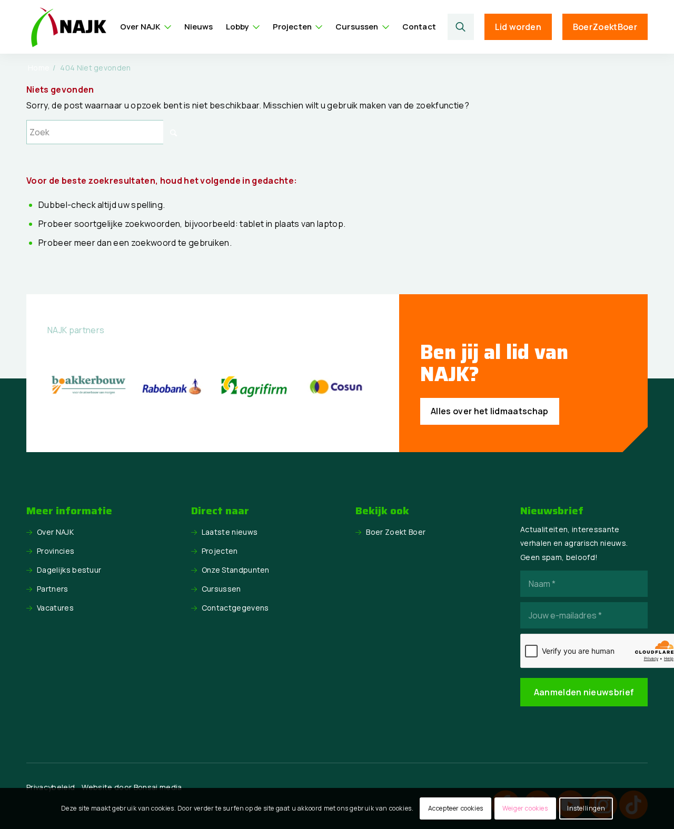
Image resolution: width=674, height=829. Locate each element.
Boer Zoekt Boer (395, 532)
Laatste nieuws (229, 532)
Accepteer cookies (455, 808)
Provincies (55, 551)
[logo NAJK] (68, 27)
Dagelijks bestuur (69, 570)
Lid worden (518, 27)
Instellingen (586, 808)
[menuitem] (146, 27)
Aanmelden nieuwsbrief (584, 692)
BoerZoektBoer (605, 27)
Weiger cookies (525, 808)
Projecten (220, 551)
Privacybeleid (50, 787)
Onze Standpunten (236, 570)
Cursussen (221, 589)
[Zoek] (461, 27)
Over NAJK (55, 532)
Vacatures (55, 608)
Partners (52, 589)
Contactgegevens (235, 608)
